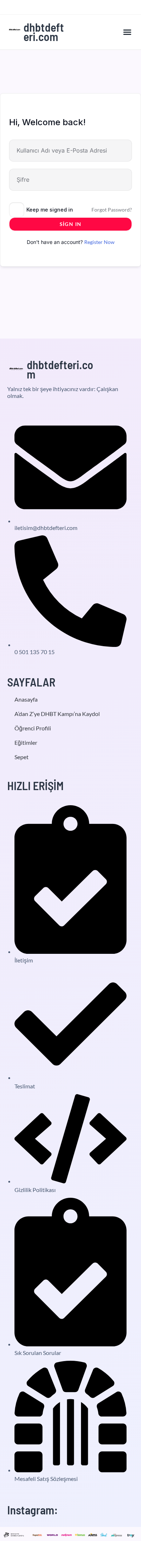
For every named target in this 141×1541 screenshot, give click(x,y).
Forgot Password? (111, 210)
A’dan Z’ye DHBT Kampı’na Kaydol (57, 713)
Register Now (99, 242)
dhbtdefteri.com (44, 31)
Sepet (21, 756)
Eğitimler (25, 742)
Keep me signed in (49, 210)
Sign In (71, 224)
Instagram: (32, 1510)
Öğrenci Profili (32, 728)
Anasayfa (26, 699)
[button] (127, 32)
